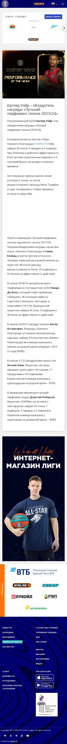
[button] (54, 4)
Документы (8, 676)
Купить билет (53, 16)
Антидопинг (9, 681)
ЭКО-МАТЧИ (8, 647)
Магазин (40, 654)
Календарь (8, 632)
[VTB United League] (5, 4)
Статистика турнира (47, 628)
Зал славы (41, 642)
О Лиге (5, 671)
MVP (38, 637)
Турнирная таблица (46, 632)
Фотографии (42, 659)
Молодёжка (8, 637)
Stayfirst (13, 741)
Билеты (39, 649)
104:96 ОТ (41, 144)
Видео (39, 663)
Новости (7, 628)
